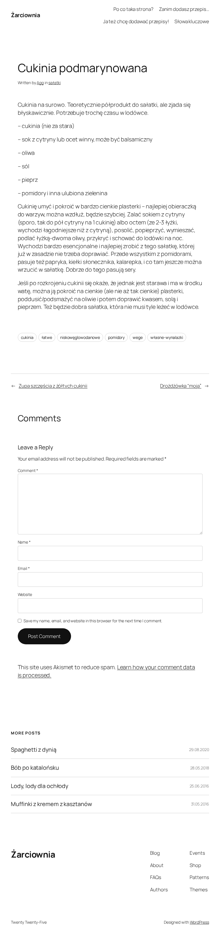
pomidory (116, 337)
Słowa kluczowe (191, 21)
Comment (28, 470)
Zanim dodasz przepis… (184, 9)
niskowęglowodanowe (80, 337)
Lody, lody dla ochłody (39, 786)
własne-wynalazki (166, 337)
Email (24, 568)
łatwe (47, 337)
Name (24, 542)
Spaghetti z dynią (33, 750)
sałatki (54, 82)
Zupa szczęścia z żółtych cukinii (53, 385)
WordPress (199, 922)
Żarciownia (25, 15)
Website (25, 594)
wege (138, 337)
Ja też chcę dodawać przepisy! (136, 21)
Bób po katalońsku (35, 768)
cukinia (27, 337)
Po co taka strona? (133, 9)
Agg (40, 82)
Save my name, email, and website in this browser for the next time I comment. (92, 620)
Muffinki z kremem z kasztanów (51, 804)
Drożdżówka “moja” (180, 385)
